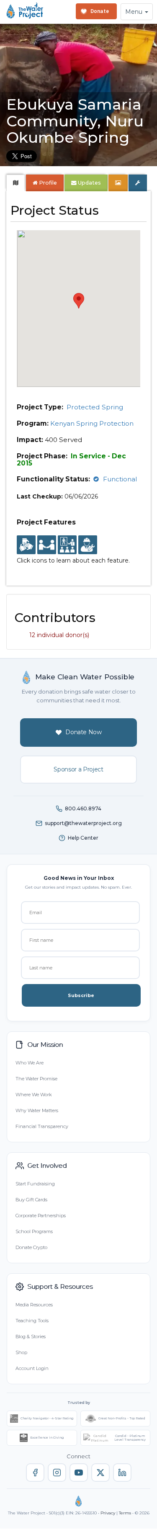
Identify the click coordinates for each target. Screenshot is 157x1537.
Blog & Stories (30, 1336)
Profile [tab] (48, 183)
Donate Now (83, 732)
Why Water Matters (36, 1110)
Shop (21, 1352)
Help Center (83, 838)
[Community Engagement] (46, 545)
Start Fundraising (35, 1184)
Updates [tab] (89, 183)
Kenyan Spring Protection (92, 423)
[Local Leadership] (26, 545)
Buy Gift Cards (31, 1200)
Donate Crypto (31, 1247)
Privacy (107, 1513)
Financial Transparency (41, 1126)
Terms (125, 1513)
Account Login (32, 1368)
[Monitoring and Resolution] (87, 545)
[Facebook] (35, 1472)
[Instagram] (57, 1472)
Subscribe (81, 995)
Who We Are (29, 1063)
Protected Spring (95, 407)
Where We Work (33, 1094)
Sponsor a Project (78, 769)
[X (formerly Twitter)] (100, 1472)
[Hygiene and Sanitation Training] (67, 545)
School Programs (34, 1231)
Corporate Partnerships (40, 1215)
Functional (120, 479)
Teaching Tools (32, 1321)
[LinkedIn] (122, 1472)
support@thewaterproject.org (83, 823)
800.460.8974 (83, 808)
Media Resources (34, 1305)
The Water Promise (36, 1079)
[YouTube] (78, 1472)
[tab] (15, 183)
